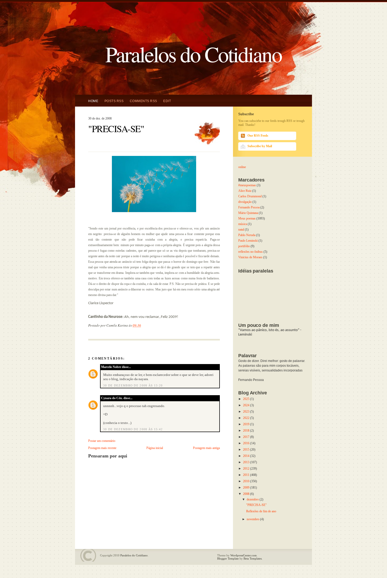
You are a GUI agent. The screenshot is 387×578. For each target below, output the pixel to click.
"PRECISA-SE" (116, 128)
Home (93, 101)
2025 (246, 399)
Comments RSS (143, 101)
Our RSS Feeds (257, 135)
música (242, 224)
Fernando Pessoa (249, 207)
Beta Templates (253, 558)
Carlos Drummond (250, 196)
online (242, 167)
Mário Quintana (248, 213)
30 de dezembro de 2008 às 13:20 (133, 385)
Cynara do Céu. (112, 398)
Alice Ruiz (244, 191)
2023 (246, 411)
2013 (246, 462)
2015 (246, 449)
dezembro (253, 499)
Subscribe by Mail (259, 146)
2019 (246, 424)
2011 (246, 475)
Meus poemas (247, 218)
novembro (253, 519)
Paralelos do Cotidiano (193, 53)
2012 (246, 468)
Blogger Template (228, 558)
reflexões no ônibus (250, 252)
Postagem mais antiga (206, 448)
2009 (246, 487)
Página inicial (154, 448)
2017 (246, 437)
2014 (246, 456)
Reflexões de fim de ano (261, 511)
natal (241, 229)
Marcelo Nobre (111, 367)
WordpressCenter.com (243, 555)
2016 (246, 443)
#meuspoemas (247, 185)
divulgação (245, 202)
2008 (246, 494)
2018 (246, 430)
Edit (167, 101)
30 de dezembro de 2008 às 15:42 (133, 429)
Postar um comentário (101, 441)
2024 (246, 405)
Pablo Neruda (246, 235)
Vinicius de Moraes (250, 257)
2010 (246, 481)
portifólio (244, 246)
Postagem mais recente (102, 448)
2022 (246, 418)
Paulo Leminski (248, 240)
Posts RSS (114, 101)
